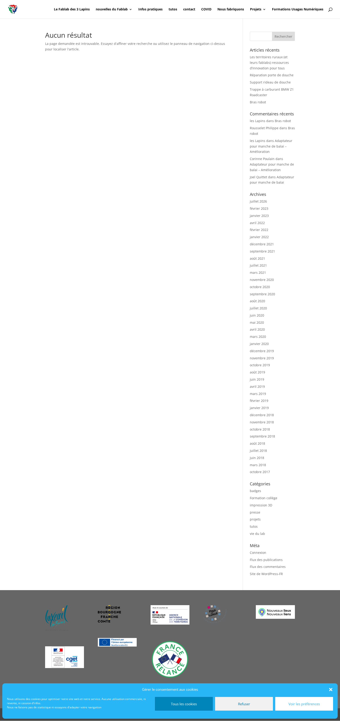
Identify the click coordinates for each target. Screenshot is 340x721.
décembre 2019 (262, 351)
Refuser (244, 704)
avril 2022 (257, 223)
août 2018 (257, 443)
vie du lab (257, 533)
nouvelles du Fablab (112, 9)
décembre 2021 (262, 244)
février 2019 (259, 400)
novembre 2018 (262, 422)
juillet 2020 (258, 308)
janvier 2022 (259, 237)
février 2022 (259, 230)
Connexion (258, 552)
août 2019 (257, 372)
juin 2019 (257, 379)
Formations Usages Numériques (297, 9)
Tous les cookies (184, 704)
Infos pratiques (150, 9)
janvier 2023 (259, 215)
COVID (206, 9)
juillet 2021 (258, 265)
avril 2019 (257, 386)
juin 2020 (257, 315)
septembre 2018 (262, 436)
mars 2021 (258, 272)
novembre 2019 (262, 358)
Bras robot (258, 102)
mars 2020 (258, 336)
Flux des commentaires (268, 566)
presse (255, 512)
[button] (330, 689)
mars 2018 (258, 465)
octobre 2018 (260, 429)
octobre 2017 (260, 472)
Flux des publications (266, 560)
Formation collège (263, 498)
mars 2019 (258, 393)
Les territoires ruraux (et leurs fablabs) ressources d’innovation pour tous (269, 62)
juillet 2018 (258, 450)
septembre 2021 (262, 251)
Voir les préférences (304, 704)
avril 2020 (257, 329)
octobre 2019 (260, 365)
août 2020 (257, 301)
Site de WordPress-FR (266, 574)
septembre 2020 (262, 294)
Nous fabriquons (230, 9)
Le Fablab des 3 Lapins (72, 9)
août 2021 (257, 258)
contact (189, 9)
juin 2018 (257, 458)
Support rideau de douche (270, 82)
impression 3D (261, 505)
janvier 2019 (259, 408)
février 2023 (259, 208)
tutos (173, 9)
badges (255, 491)
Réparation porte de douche (272, 75)
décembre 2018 (262, 415)
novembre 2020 (262, 279)
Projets (255, 9)
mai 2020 (257, 322)
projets (255, 519)
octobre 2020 (260, 287)
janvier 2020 (259, 344)
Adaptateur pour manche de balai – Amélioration (271, 146)
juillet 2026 (258, 201)
